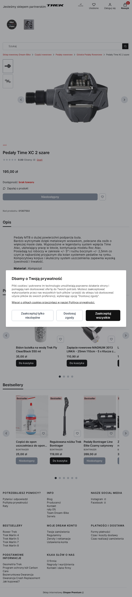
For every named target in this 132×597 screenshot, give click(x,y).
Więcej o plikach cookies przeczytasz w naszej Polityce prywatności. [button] (53, 302)
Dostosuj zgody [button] (70, 315)
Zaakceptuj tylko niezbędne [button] (32, 315)
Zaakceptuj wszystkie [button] (103, 315)
